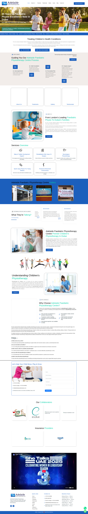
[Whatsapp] (85, 511)
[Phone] (85, 508)
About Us (19, 104)
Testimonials (70, 104)
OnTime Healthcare (49, 512)
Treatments (35, 104)
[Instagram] (13, 506)
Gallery (53, 104)
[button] (42, 50)
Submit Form (48, 390)
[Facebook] (11, 506)
